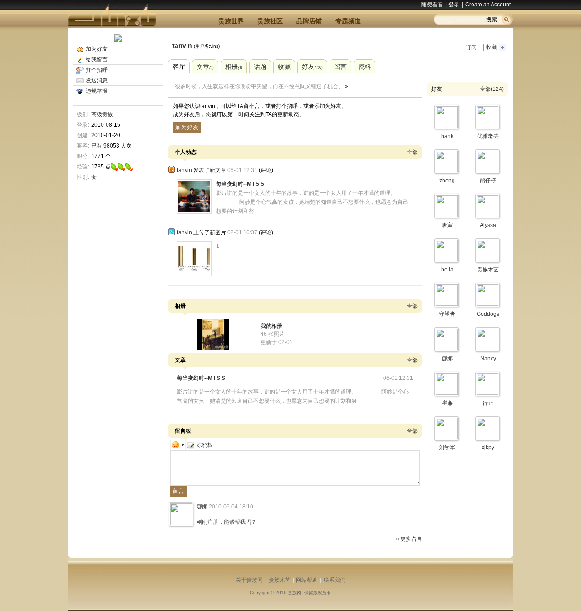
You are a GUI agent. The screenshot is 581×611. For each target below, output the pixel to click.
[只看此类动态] (171, 169)
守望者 (447, 314)
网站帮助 (307, 580)
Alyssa (488, 225)
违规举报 (97, 91)
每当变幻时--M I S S (240, 184)
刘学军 (447, 447)
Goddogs (488, 314)
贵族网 (294, 592)
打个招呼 (97, 70)
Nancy (488, 358)
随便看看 (432, 4)
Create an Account (488, 4)
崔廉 (447, 403)
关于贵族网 (249, 580)
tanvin (182, 45)
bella (447, 269)
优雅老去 (488, 136)
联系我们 (334, 580)
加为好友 (97, 49)
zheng (447, 180)
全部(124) (492, 89)
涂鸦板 (205, 445)
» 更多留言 (409, 539)
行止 (488, 403)
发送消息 (97, 80)
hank (447, 136)
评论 (266, 170)
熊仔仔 (488, 180)
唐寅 (447, 225)
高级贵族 (102, 114)
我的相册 (271, 326)
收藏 (491, 47)
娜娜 (202, 506)
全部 (412, 152)
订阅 (471, 47)
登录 (453, 4)
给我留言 (97, 59)
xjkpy (488, 447)
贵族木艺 (488, 269)
